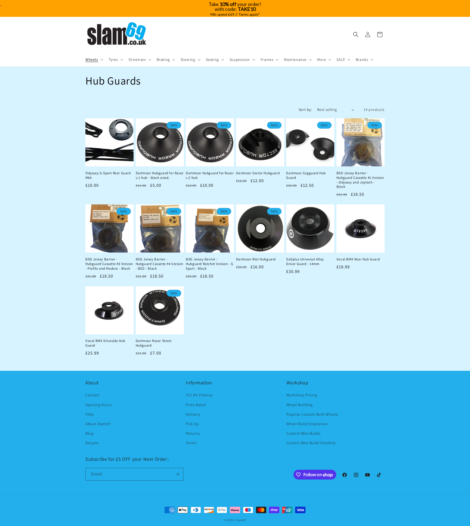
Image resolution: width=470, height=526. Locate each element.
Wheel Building (299, 404)
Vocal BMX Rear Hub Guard (358, 259)
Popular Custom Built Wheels (312, 414)
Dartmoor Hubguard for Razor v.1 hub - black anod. (160, 175)
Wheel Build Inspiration (307, 423)
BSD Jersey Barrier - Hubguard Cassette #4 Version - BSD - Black (159, 264)
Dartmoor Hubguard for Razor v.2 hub (210, 175)
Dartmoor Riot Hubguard (256, 259)
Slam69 (240, 520)
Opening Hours (98, 404)
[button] (94, 59)
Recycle (91, 442)
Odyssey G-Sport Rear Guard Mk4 (108, 175)
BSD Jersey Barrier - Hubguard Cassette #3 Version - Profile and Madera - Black (109, 264)
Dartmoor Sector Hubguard (258, 173)
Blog (89, 433)
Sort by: (305, 109)
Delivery (193, 414)
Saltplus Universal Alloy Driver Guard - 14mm (305, 261)
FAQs (89, 414)
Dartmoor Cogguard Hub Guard (306, 175)
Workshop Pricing (301, 395)
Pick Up (192, 423)
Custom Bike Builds (303, 433)
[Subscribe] (177, 474)
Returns (193, 433)
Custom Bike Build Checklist (311, 442)
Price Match (196, 404)
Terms (191, 442)
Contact (92, 395)
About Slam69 (97, 423)
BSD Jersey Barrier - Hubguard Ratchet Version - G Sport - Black (209, 264)
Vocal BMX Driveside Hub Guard (105, 343)
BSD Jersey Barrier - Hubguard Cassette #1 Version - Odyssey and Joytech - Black (360, 180)
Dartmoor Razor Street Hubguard (154, 343)
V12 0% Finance (199, 395)
